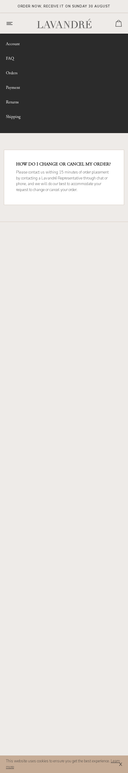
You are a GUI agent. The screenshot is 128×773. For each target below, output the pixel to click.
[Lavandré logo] (64, 23)
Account (13, 44)
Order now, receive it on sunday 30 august (64, 6)
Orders (12, 73)
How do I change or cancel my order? (63, 164)
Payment (13, 88)
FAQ (10, 58)
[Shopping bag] (118, 23)
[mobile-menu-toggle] (12, 23)
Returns (12, 102)
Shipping (13, 117)
